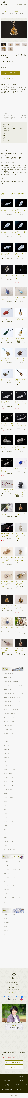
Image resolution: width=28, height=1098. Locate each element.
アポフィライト (8, 741)
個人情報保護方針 (7, 1089)
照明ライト (7, 926)
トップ (7, 1076)
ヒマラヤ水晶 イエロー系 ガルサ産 (14, 697)
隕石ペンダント (8, 889)
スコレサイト (7, 793)
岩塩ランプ (7, 918)
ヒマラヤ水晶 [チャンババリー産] (13, 689)
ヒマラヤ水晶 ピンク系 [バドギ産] (13, 693)
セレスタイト (7, 833)
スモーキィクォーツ (9, 717)
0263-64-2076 (15, 1062)
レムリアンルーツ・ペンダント (12, 861)
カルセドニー (7, 749)
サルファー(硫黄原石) (9, 797)
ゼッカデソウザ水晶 (9, 721)
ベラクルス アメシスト (10, 769)
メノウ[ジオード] (8, 785)
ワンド (5, 893)
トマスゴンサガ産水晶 (9, 713)
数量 (2, 68)
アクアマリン (7, 765)
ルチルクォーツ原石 (9, 821)
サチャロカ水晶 (8, 729)
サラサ (5, 934)
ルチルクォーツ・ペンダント (8, 11)
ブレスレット (7, 865)
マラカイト (7, 813)
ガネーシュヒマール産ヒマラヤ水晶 (13, 685)
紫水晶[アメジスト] (9, 773)
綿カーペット (7, 930)
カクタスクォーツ (8, 733)
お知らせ (21, 1080)
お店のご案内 (14, 993)
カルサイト (7, 829)
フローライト (7, 761)
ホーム (3, 10)
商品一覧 (21, 1076)
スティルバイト (8, 745)
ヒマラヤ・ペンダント (9, 881)
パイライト (7, 805)
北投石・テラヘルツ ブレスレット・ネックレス (14, 898)
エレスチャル (7, 837)
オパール (6, 737)
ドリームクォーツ (8, 841)
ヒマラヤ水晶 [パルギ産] (11, 681)
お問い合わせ (7, 1085)
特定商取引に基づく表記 (21, 1084)
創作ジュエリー (8, 903)
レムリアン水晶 (8, 725)
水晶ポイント (7, 757)
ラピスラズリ (7, 817)
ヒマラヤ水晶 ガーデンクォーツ (12, 705)
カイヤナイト (7, 801)
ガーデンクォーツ (8, 777)
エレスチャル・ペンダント (11, 885)
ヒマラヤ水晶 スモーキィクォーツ (13, 701)
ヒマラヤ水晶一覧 (8, 673)
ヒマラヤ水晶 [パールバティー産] (13, 677)
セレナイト (7, 825)
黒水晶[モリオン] (8, 781)
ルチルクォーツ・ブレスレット (12, 869)
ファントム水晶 (8, 789)
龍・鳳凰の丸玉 (8, 922)
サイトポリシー (21, 1089)
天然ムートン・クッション (11, 914)
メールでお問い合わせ (15, 1067)
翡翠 (5, 809)
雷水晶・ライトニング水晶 (11, 709)
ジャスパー (7, 845)
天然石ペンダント (19, 11)
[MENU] (25, 3)
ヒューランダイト (8, 753)
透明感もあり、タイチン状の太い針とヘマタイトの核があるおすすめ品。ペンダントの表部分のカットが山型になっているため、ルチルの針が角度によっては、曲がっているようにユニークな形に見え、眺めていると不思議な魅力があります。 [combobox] (13, 88)
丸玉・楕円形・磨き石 (9, 849)
